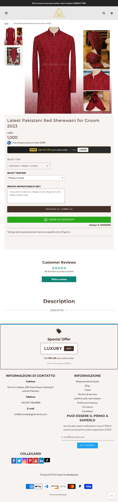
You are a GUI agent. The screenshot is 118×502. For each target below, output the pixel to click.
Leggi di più (57, 310)
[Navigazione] (6, 13)
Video (87, 389)
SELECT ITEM (13, 159)
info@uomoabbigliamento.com (30, 414)
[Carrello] (111, 13)
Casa (6, 23)
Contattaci (87, 411)
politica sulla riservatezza (87, 398)
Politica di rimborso (87, 402)
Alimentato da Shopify (58, 495)
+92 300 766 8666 (30, 402)
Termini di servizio (87, 394)
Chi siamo (87, 406)
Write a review (59, 279)
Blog (87, 385)
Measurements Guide (87, 381)
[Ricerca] (104, 13)
